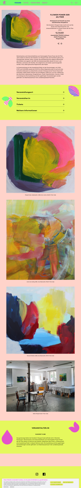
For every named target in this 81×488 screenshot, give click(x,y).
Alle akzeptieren (56, 482)
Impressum (12, 486)
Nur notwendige (68, 482)
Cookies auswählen (56, 484)
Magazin (44, 3)
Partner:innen (35, 3)
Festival (26, 3)
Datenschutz (6, 486)
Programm (18, 3)
